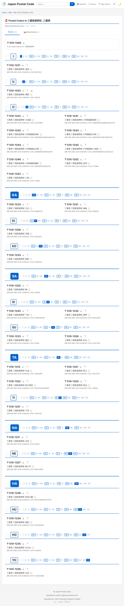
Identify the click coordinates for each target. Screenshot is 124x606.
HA (74, 56)
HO (82, 56)
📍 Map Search (104, 4)
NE (69, 56)
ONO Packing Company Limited (67, 599)
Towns (12, 32)
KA (31, 56)
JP (114, 4)
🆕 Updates (81, 4)
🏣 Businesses (31, 32)
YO (86, 56)
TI (59, 56)
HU (78, 56)
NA (64, 56)
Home (4, 12)
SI (47, 56)
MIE (10, 12)
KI (35, 56)
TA (56, 56)
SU (51, 56)
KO (39, 56)
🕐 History (92, 4)
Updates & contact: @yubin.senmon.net (62, 595)
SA (44, 56)
